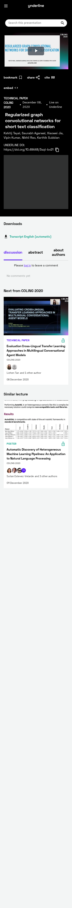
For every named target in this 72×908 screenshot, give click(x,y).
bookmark (10, 77)
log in (27, 265)
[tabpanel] (36, 270)
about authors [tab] (58, 252)
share (31, 77)
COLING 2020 (32, 290)
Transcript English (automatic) (31, 236)
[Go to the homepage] (36, 6)
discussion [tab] (13, 252)
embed (8, 87)
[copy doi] (59, 150)
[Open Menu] (6, 6)
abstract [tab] (35, 252)
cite (47, 77)
